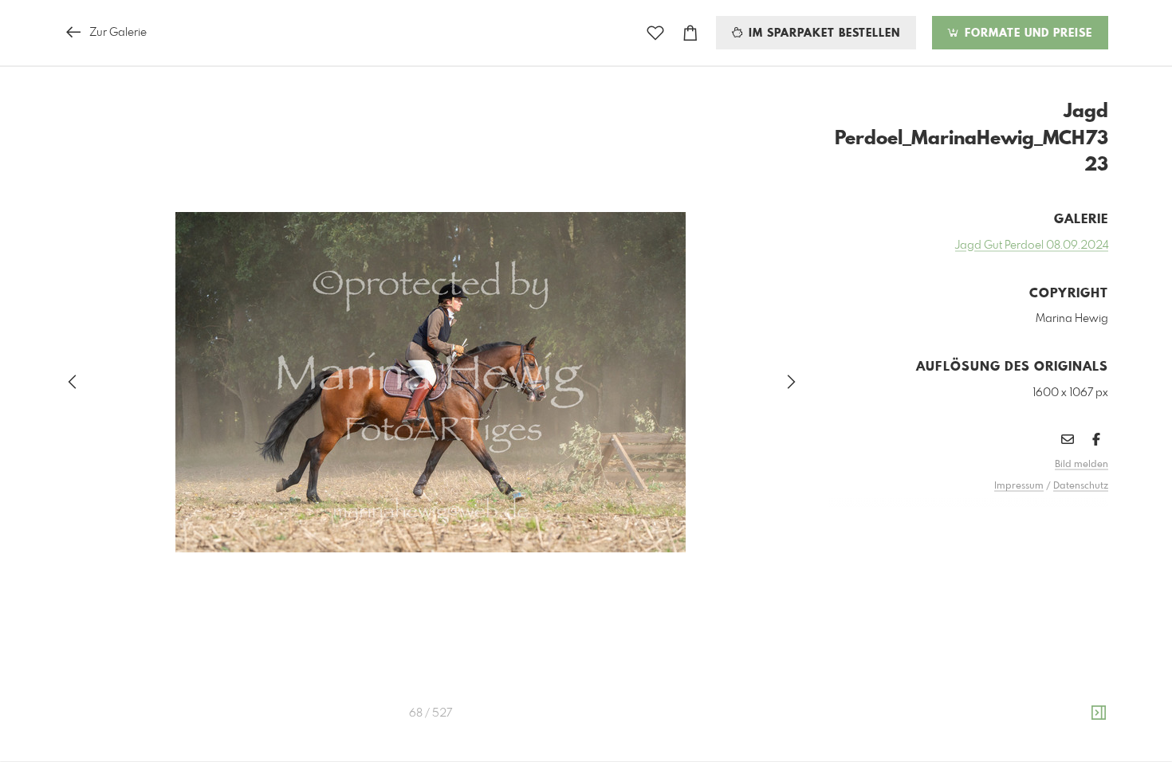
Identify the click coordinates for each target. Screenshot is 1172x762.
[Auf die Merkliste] (655, 33)
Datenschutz (1080, 486)
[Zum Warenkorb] (690, 33)
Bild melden (1081, 464)
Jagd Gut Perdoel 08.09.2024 (1031, 245)
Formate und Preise (1026, 33)
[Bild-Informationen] (1098, 713)
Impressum (1019, 486)
